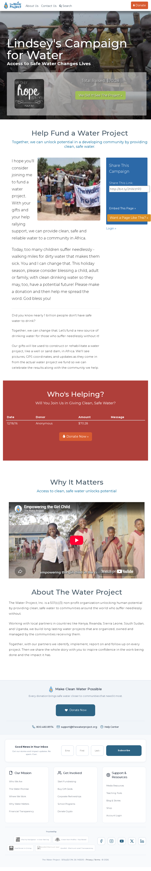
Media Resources (115, 785)
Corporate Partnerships (69, 796)
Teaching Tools (114, 793)
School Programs (66, 804)
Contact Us (48, 6)
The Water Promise (19, 789)
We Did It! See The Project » (100, 95)
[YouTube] (122, 841)
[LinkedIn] (142, 841)
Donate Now (78, 710)
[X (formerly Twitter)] (132, 841)
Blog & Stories (113, 800)
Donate (140, 5)
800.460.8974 (44, 726)
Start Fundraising (67, 781)
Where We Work (17, 796)
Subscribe (124, 750)
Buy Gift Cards (65, 789)
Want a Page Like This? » (129, 218)
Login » (111, 228)
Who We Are (15, 781)
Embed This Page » (122, 208)
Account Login (114, 815)
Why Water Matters (19, 804)
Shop (109, 808)
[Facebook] (101, 841)
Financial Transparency (21, 811)
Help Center (112, 726)
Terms (97, 859)
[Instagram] (111, 841)
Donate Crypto (65, 811)
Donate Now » (77, 436)
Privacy (89, 859)
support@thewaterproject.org (79, 726)
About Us (32, 6)
